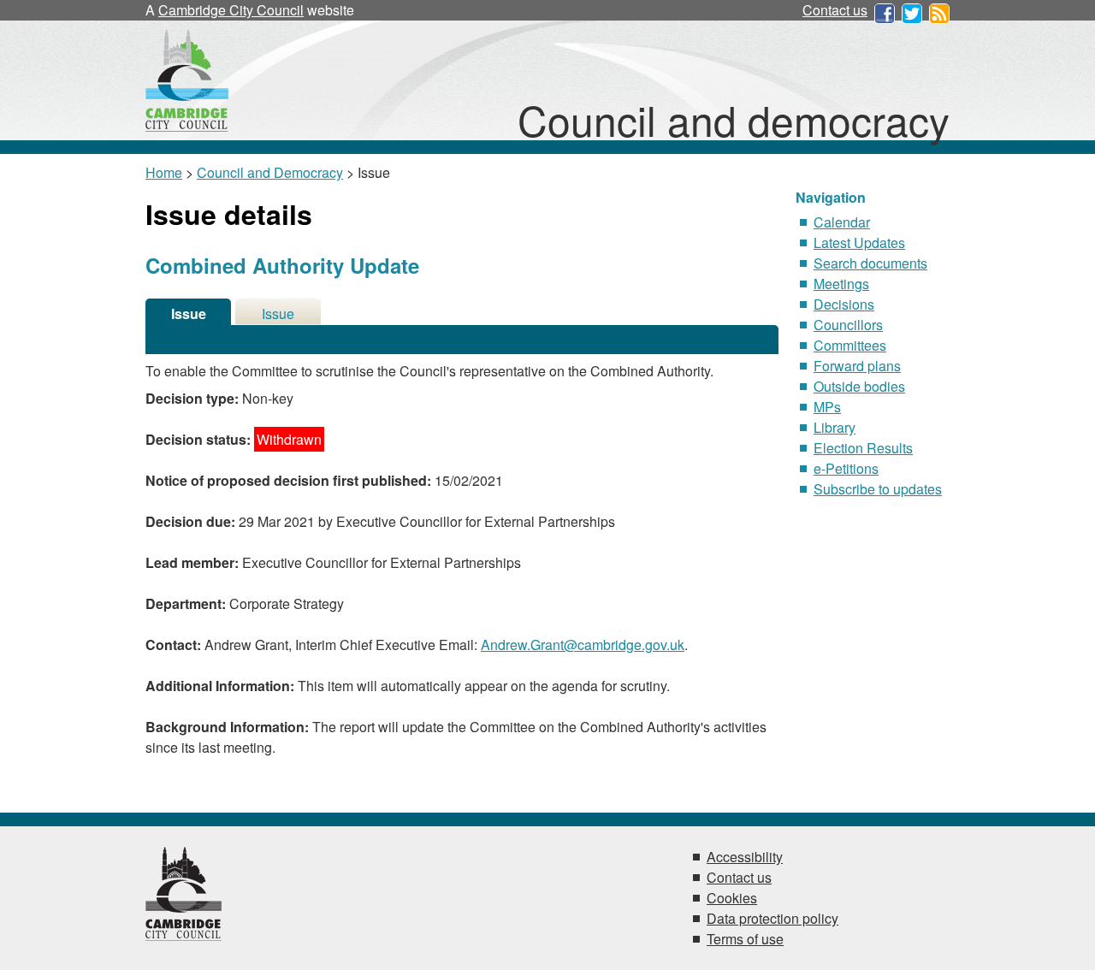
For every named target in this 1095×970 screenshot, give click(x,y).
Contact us (834, 10)
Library (834, 427)
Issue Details (188, 314)
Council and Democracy (270, 172)
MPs (827, 407)
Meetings (841, 283)
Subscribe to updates (878, 489)
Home (163, 172)
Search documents (870, 263)
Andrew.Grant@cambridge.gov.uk (582, 644)
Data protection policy (772, 918)
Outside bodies (859, 386)
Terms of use (745, 939)
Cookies (732, 898)
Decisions (844, 304)
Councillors (848, 324)
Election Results (863, 448)
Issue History (278, 314)
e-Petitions (846, 468)
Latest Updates (859, 242)
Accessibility (745, 856)
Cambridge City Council (231, 10)
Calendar (842, 222)
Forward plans (857, 366)
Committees (850, 345)
